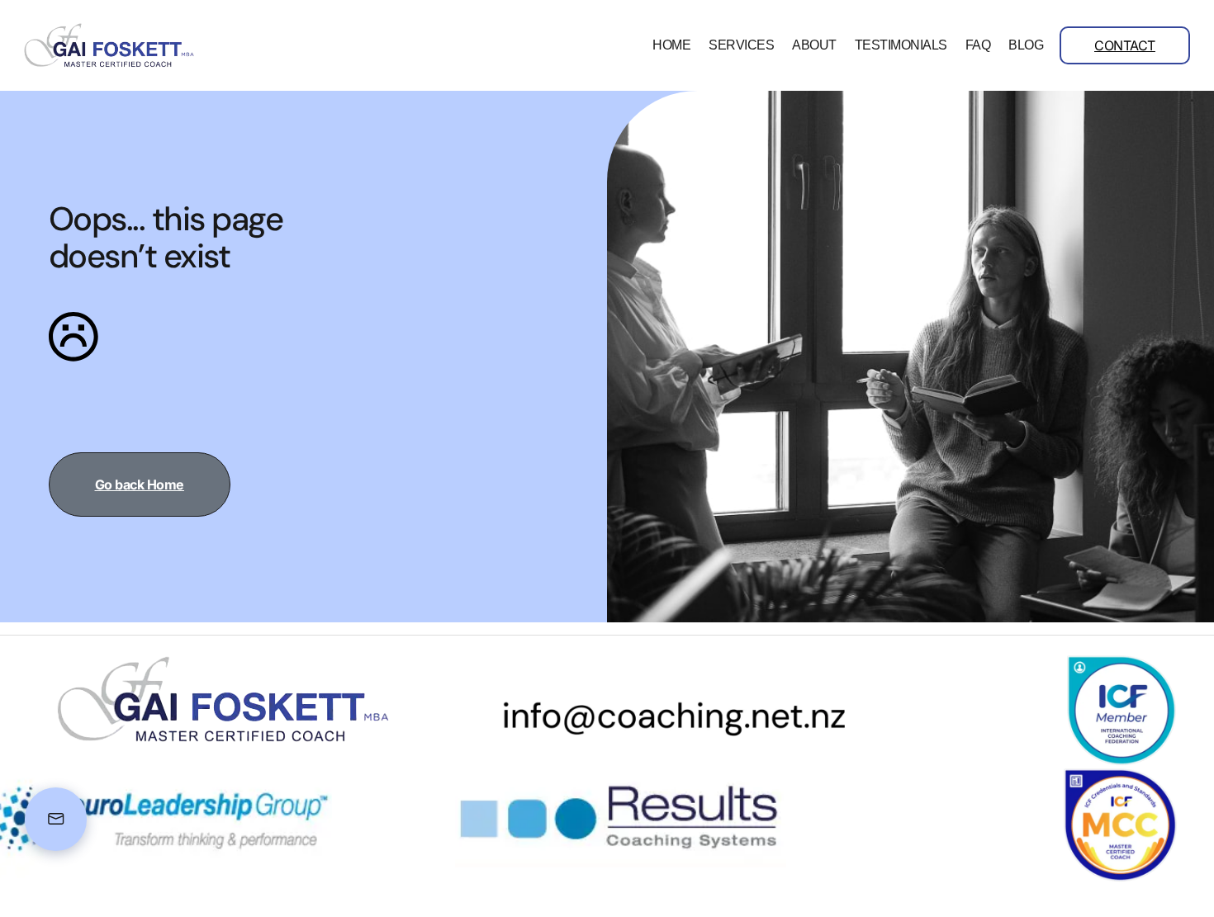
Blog (1025, 45)
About (814, 45)
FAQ (978, 45)
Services (741, 45)
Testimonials (901, 45)
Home (671, 45)
